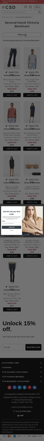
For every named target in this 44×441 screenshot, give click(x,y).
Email (3, 221)
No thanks (12, 230)
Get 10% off (11, 227)
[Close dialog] (41, 207)
